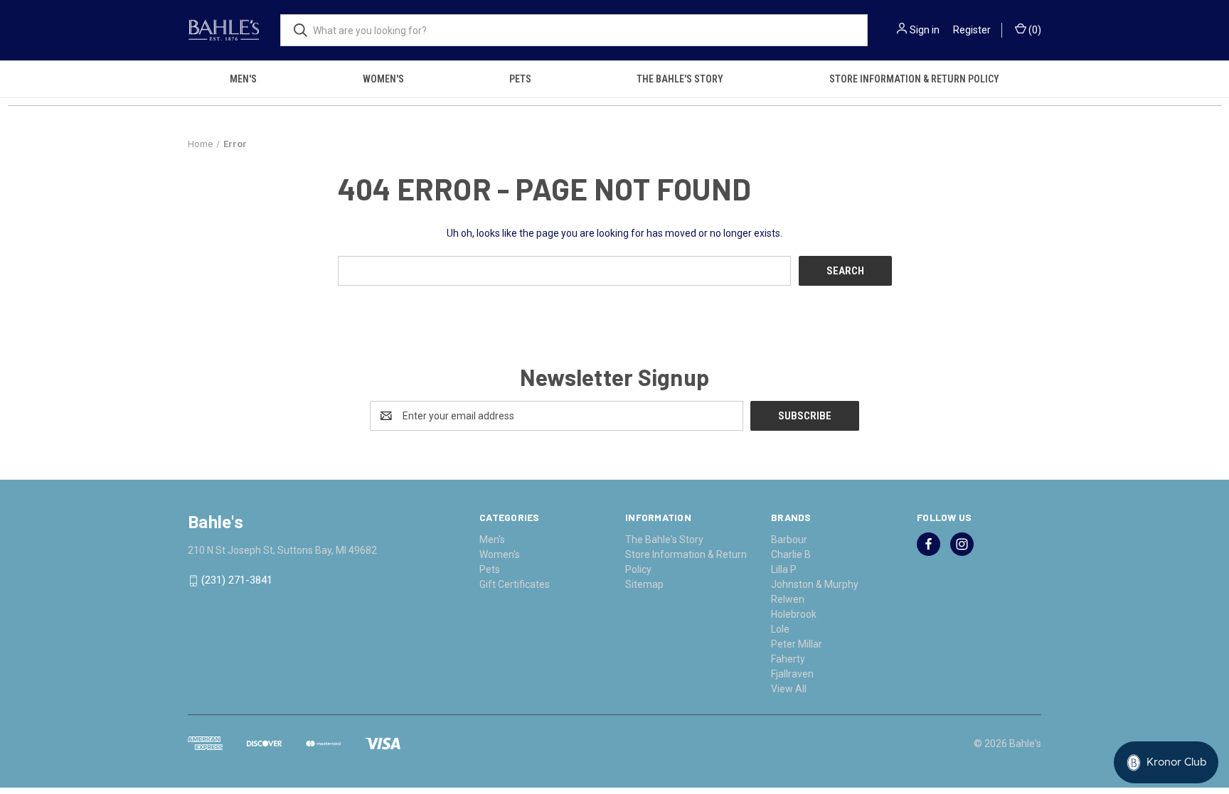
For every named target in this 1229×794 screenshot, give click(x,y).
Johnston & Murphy (814, 584)
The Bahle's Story (680, 79)
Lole (780, 629)
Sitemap (644, 584)
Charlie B (791, 554)
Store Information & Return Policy (914, 79)
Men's (243, 79)
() (1033, 30)
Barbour (789, 539)
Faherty (788, 659)
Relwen (787, 599)
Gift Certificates (514, 584)
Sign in (925, 30)
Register (972, 30)
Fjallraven (792, 674)
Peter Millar (796, 644)
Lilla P (784, 569)
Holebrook (793, 614)
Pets (520, 79)
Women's (383, 79)
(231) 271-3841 (236, 580)
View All (789, 688)
